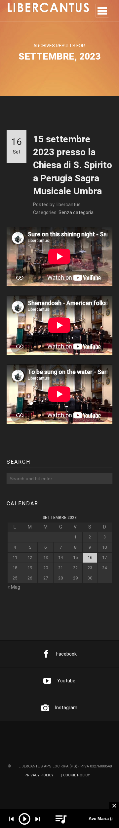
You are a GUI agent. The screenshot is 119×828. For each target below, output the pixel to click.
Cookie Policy (76, 775)
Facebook (66, 654)
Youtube (66, 680)
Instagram (66, 707)
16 (90, 557)
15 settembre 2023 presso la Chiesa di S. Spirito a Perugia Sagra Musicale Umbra (72, 165)
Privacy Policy (39, 775)
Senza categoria (76, 212)
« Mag (14, 587)
